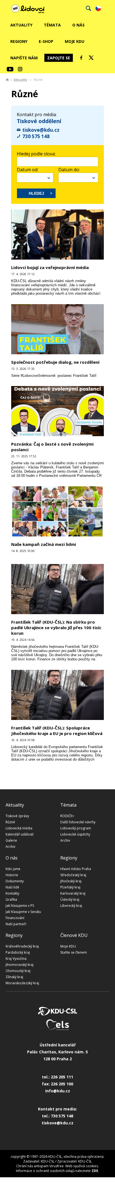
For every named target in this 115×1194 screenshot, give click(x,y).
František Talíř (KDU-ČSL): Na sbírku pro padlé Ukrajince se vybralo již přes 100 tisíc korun (56, 627)
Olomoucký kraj (18, 970)
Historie (12, 875)
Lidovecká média (19, 828)
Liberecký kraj (71, 905)
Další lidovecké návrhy (77, 822)
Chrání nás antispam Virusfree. (40, 1166)
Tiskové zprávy (17, 816)
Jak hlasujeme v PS (20, 905)
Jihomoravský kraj (19, 964)
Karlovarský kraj (72, 893)
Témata (52, 25)
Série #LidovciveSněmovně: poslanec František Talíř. (54, 375)
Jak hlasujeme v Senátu (23, 911)
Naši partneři (16, 924)
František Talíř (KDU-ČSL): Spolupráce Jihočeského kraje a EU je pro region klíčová (56, 730)
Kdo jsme (13, 868)
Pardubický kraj (18, 952)
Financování (15, 917)
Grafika (11, 899)
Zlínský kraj (14, 977)
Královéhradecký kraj (22, 946)
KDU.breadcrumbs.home (7, 79)
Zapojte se (58, 57)
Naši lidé (12, 887)
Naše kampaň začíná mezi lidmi (43, 544)
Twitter (91, 57)
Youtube (10, 69)
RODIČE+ (67, 816)
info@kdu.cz (57, 1090)
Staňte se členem (73, 952)
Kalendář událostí (19, 834)
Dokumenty (15, 881)
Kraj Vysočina (16, 958)
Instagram (20, 69)
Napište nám (24, 57)
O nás (78, 25)
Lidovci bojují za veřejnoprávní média (50, 267)
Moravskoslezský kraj (22, 983)
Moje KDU (74, 41)
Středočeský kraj (73, 875)
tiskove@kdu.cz (40, 130)
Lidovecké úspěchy (75, 834)
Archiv (10, 846)
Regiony (18, 41)
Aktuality (21, 25)
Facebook (81, 57)
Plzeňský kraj (70, 887)
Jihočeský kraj (71, 881)
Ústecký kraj (69, 899)
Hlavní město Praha (75, 868)
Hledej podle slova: (36, 154)
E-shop (46, 41)
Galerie (11, 840)
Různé (10, 822)
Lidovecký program (75, 828)
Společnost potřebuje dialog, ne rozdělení (55, 362)
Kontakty (12, 893)
